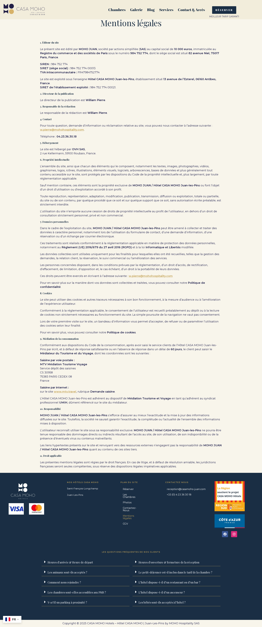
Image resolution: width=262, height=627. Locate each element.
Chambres (117, 9)
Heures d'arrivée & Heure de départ (70, 562)
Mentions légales (128, 517)
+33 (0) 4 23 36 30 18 (179, 494)
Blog (151, 9)
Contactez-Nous (129, 509)
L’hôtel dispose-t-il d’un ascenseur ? (162, 592)
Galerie (136, 9)
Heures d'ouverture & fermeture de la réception (169, 562)
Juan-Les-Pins (75, 494)
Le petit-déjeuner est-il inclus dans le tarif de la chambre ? (175, 572)
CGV (125, 523)
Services (166, 9)
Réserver (128, 489)
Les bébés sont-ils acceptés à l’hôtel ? (162, 602)
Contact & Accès (191, 9)
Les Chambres (129, 495)
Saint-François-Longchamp (82, 488)
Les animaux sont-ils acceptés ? (67, 572)
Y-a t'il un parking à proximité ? (67, 602)
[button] (85, 562)
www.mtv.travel (65, 391)
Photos (127, 502)
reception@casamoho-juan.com (186, 489)
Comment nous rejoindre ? (64, 582)
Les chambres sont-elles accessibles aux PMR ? (77, 592)
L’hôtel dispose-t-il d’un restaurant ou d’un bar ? (169, 582)
